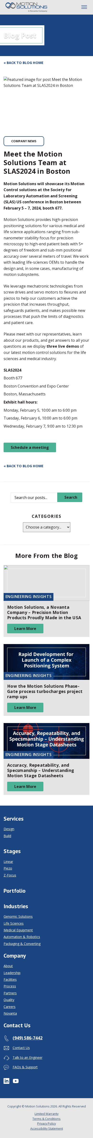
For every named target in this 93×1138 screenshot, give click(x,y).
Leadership (12, 973)
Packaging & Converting (22, 944)
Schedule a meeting (30, 447)
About (8, 966)
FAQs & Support (25, 1067)
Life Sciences (14, 923)
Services (14, 818)
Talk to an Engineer (27, 1057)
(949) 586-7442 (27, 1038)
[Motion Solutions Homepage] (26, 7)
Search (70, 497)
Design (9, 829)
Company (15, 955)
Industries (16, 906)
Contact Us (17, 1025)
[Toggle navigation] (84, 7)
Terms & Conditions (46, 1119)
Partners (10, 993)
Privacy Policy (46, 1123)
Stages (12, 851)
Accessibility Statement (46, 1128)
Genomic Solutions (18, 916)
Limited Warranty (46, 1114)
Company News (23, 141)
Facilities (10, 979)
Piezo (8, 868)
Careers (10, 1007)
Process (10, 986)
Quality (9, 1000)
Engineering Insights (28, 596)
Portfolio (15, 890)
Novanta (10, 1013)
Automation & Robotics (22, 937)
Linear (8, 862)
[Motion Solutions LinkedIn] (6, 1080)
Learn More (25, 628)
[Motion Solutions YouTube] (16, 1080)
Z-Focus (10, 875)
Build (7, 836)
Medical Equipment (18, 930)
